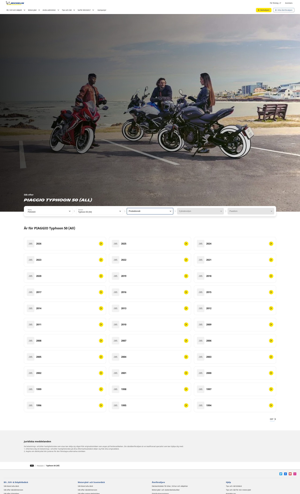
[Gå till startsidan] (15, 3)
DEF (271, 419)
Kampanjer (102, 10)
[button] (69, 211)
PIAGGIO (40, 466)
